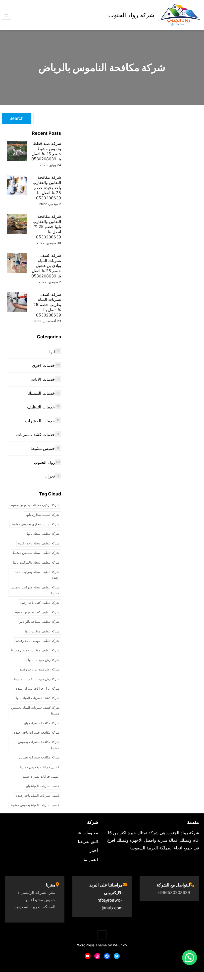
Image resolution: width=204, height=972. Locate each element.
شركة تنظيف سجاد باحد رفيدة (38, 543)
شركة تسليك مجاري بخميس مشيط (35, 524)
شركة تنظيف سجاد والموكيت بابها (36, 562)
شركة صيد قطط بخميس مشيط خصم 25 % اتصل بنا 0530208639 (46, 151)
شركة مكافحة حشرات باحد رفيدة (36, 732)
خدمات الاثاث (43, 379)
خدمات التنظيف (41, 406)
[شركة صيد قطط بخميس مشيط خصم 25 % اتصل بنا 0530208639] (17, 151)
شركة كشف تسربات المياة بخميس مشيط (35, 710)
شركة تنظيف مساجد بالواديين (38, 621)
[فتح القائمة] (6, 15)
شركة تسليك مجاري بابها (42, 515)
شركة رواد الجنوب (131, 15)
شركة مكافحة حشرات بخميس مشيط (38, 745)
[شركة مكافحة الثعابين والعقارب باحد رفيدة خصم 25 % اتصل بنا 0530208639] (17, 185)
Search (16, 118)
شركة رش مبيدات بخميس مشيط (36, 679)
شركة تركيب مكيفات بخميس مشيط (34, 505)
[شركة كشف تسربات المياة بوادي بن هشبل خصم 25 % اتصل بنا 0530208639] (17, 263)
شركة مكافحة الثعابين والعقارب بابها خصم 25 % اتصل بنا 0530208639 (47, 226)
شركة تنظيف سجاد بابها (43, 533)
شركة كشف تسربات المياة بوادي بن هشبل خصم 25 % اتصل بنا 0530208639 (46, 265)
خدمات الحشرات (40, 420)
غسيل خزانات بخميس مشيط (39, 767)
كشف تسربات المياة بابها (42, 786)
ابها (52, 351)
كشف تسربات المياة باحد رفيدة (37, 795)
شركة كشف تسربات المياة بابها (37, 698)
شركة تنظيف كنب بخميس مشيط (36, 612)
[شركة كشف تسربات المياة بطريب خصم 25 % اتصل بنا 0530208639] (17, 302)
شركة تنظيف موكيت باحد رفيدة (37, 641)
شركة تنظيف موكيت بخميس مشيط (34, 650)
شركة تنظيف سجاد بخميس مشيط (35, 553)
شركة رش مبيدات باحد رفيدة (39, 669)
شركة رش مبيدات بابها (43, 660)
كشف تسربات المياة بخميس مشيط (34, 805)
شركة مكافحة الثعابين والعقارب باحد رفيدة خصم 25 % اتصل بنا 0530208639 (47, 187)
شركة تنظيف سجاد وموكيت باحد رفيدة (37, 574)
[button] (189, 957)
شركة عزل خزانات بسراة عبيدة (37, 688)
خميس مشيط (43, 448)
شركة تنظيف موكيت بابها (42, 631)
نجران (50, 476)
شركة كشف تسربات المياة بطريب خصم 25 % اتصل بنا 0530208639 (47, 304)
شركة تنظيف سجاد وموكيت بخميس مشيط (34, 590)
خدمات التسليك (41, 393)
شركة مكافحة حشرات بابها (41, 723)
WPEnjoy (120, 945)
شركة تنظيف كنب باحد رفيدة (39, 603)
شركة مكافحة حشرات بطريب (38, 757)
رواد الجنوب (44, 462)
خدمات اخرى (43, 365)
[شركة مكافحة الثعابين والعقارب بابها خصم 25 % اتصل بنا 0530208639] (17, 224)
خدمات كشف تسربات (35, 434)
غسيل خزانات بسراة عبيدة (40, 776)
